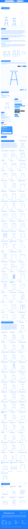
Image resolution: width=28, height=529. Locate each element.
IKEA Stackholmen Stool (4, 241)
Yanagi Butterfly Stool (22, 312)
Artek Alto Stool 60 (21, 150)
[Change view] (25, 89)
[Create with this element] (3, 158)
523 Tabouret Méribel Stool (23, 140)
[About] (25, 1)
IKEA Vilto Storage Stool (4, 473)
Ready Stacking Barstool (4, 442)
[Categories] (26, 1)
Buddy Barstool (12, 332)
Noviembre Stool (21, 261)
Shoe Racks (2, 497)
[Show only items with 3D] (26, 136)
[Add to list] (2, 158)
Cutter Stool (3, 170)
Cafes (18, 112)
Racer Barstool (21, 432)
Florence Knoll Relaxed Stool (22, 181)
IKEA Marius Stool (12, 221)
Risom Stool (2, 292)
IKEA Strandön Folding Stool (13, 241)
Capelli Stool (3, 160)
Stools (4, 6)
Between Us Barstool (4, 332)
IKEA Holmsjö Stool (3, 211)
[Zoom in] (21, 89)
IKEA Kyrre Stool (3, 221)
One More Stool (12, 432)
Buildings (6, 524)
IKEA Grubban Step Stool (4, 201)
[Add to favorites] (1, 158)
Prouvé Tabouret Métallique (12, 282)
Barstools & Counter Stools (18, 101)
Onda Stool (2, 432)
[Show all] (23, 89)
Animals (3, 522)
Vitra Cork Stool (12, 312)
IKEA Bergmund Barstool (4, 362)
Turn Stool (2, 302)
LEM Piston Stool (12, 422)
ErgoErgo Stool (12, 180)
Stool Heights (3, 43)
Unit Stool (11, 302)
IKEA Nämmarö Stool (13, 231)
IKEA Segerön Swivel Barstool (4, 412)
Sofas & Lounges (21, 497)
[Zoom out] (20, 89)
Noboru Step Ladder (13, 261)
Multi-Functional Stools (18, 102)
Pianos (2, 486)
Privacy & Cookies (24, 523)
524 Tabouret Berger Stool (5, 150)
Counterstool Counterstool (5, 352)
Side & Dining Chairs (13, 486)
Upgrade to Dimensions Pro (6, 132)
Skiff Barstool (21, 442)
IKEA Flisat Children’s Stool (22, 452)
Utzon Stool (20, 302)
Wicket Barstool (3, 452)
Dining (16, 112)
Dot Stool (20, 170)
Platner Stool (12, 271)
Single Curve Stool (21, 292)
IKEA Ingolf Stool (21, 211)
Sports (9, 522)
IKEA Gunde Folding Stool (13, 201)
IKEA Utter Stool (21, 462)
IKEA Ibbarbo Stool (12, 211)
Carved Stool (21, 332)
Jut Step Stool (21, 241)
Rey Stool (20, 281)
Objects (3, 524)
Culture (9, 524)
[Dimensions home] (2, 1)
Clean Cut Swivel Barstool (22, 342)
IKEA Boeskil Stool (3, 191)
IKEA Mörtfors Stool (21, 221)
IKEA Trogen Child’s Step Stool (13, 463)
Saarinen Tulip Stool (13, 292)
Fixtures (6, 522)
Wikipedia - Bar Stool (3, 124)
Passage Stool (3, 271)
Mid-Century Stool (21, 422)
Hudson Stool (21, 352)
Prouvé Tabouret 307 (22, 271)
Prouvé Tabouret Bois (4, 281)
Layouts (6, 523)
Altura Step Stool (12, 150)
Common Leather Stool (22, 160)
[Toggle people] (24, 89)
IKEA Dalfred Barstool (13, 362)
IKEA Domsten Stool (13, 191)
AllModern (20, 486)
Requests (16, 523)
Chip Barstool (3, 342)
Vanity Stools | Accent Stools (19, 100)
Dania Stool (11, 170)
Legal (22, 522)
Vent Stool (2, 312)
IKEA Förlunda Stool (21, 191)
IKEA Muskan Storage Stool (5, 231)
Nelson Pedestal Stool (4, 261)
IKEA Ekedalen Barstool (22, 362)
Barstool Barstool (21, 322)
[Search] (15, 1)
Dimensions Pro (17, 522)
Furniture (2, 6)
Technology (10, 523)
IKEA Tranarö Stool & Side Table (4, 463)
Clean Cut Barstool (12, 342)
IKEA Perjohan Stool (21, 231)
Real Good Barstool (12, 442)
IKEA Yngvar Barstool (4, 422)
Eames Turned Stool (4, 180)
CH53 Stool (11, 160)
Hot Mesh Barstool (12, 352)
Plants (2, 523)
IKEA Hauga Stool (21, 201)
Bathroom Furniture (13, 497)
